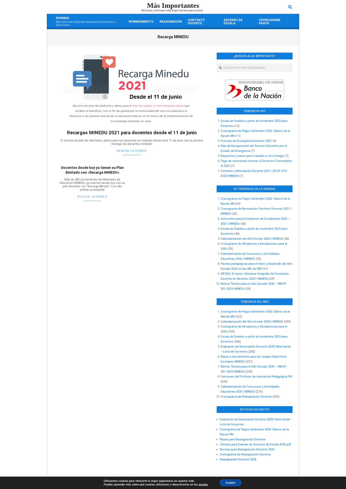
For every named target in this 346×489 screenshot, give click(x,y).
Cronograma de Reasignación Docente (246, 396)
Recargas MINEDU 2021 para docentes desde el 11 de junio (132, 132)
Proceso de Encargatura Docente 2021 (246, 141)
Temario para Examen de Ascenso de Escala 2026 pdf (255, 444)
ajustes (203, 484)
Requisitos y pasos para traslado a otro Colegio (252, 156)
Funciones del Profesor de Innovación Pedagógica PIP (256, 376)
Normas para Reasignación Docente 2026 (247, 449)
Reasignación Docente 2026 (238, 459)
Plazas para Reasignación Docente (243, 439)
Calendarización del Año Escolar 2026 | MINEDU (252, 238)
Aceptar (230, 483)
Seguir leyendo (132, 150)
